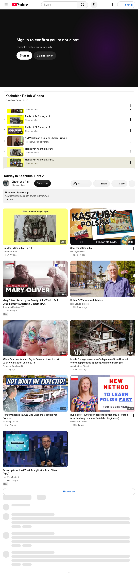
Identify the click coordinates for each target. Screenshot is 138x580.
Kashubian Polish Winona (25, 96)
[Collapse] (130, 97)
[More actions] (132, 183)
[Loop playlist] (7, 105)
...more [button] (9, 199)
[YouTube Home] (19, 4)
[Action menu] (130, 105)
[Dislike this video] (87, 183)
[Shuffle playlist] (14, 105)
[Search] (82, 4)
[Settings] (113, 5)
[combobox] (60, 5)
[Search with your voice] (94, 4)
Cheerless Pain (13, 100)
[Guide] (6, 5)
